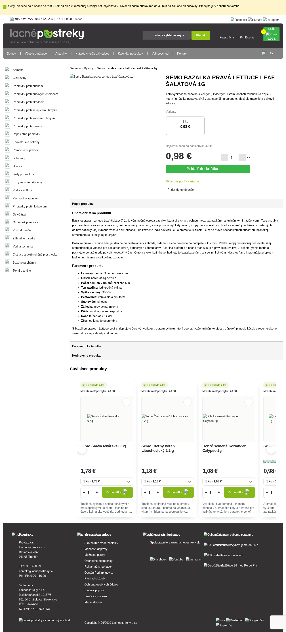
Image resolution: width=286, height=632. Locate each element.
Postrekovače (22, 230)
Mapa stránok (93, 602)
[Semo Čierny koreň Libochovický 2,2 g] (168, 418)
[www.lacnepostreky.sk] (159, 558)
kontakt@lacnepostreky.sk (36, 571)
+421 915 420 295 (30, 566)
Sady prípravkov (23, 174)
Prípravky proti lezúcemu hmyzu (34, 118)
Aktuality (61, 53)
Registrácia (226, 37)
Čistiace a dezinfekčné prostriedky (35, 254)
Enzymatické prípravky (28, 182)
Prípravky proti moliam (27, 126)
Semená (18, 70)
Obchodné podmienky (98, 560)
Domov (11, 53)
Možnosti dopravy (95, 549)
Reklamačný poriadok (98, 566)
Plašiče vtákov (22, 190)
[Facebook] (239, 19)
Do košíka (114, 492)
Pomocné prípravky (25, 150)
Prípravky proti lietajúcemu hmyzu (35, 110)
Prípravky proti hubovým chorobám (35, 94)
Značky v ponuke (95, 596)
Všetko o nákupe (36, 53)
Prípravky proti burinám (28, 86)
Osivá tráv (19, 214)
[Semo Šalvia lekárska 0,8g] (106, 418)
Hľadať (200, 35)
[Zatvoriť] (4, 7)
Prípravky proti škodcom (28, 102)
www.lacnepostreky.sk (185, 542)
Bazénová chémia (24, 262)
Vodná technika (23, 246)
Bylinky (89, 68)
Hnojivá (17, 166)
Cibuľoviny (19, 78)
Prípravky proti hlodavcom (30, 206)
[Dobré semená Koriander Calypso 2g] (228, 418)
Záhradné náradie (24, 238)
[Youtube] (255, 19)
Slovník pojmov (94, 590)
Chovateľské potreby (26, 142)
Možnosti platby (94, 554)
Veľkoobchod (160, 53)
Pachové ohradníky (25, 198)
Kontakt (182, 53)
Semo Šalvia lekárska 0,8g (103, 446)
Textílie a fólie (22, 270)
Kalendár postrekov (130, 53)
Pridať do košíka (204, 169)
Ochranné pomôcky (25, 222)
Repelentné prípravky (26, 134)
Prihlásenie (247, 37)
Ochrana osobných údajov (101, 584)
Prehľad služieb (94, 578)
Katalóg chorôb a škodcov (92, 53)
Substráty (19, 158)
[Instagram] (271, 19)
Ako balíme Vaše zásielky (101, 543)
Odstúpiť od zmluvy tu (98, 572)
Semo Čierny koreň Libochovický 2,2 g (158, 448)
